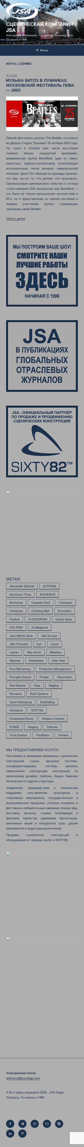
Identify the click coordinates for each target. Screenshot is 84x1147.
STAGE (14, 727)
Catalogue (65, 602)
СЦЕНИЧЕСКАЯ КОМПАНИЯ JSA (39, 26)
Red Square (17, 685)
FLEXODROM (37, 619)
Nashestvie (36, 660)
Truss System (18, 735)
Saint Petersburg (21, 702)
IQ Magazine (39, 627)
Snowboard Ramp (21, 718)
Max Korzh (34, 652)
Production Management (55, 669)
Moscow (15, 660)
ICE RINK (16, 627)
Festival (15, 619)
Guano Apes (63, 619)
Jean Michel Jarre (21, 635)
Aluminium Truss (20, 594)
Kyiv (39, 644)
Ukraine (63, 735)
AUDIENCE (47, 594)
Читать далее (15, 218)
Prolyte (44, 677)
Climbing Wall (40, 611)
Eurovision (64, 611)
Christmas (16, 611)
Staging (33, 727)
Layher (14, 652)
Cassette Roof (40, 602)
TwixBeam (43, 735)
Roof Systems (39, 693)
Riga (37, 685)
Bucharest (16, 602)
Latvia (54, 644)
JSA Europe (49, 635)
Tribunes (52, 727)
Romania (15, 693)
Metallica (55, 652)
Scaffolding (47, 702)
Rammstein (64, 677)
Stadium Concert (53, 718)
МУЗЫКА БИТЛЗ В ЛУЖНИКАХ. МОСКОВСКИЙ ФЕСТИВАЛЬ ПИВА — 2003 (40, 85)
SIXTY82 (37, 710)
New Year (58, 660)
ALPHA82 (49, 586)
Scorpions (16, 710)
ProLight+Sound (20, 677)
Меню (44, 50)
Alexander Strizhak (22, 586)
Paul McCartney (20, 669)
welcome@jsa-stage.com (23, 1078)
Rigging (54, 685)
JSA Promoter (19, 644)
